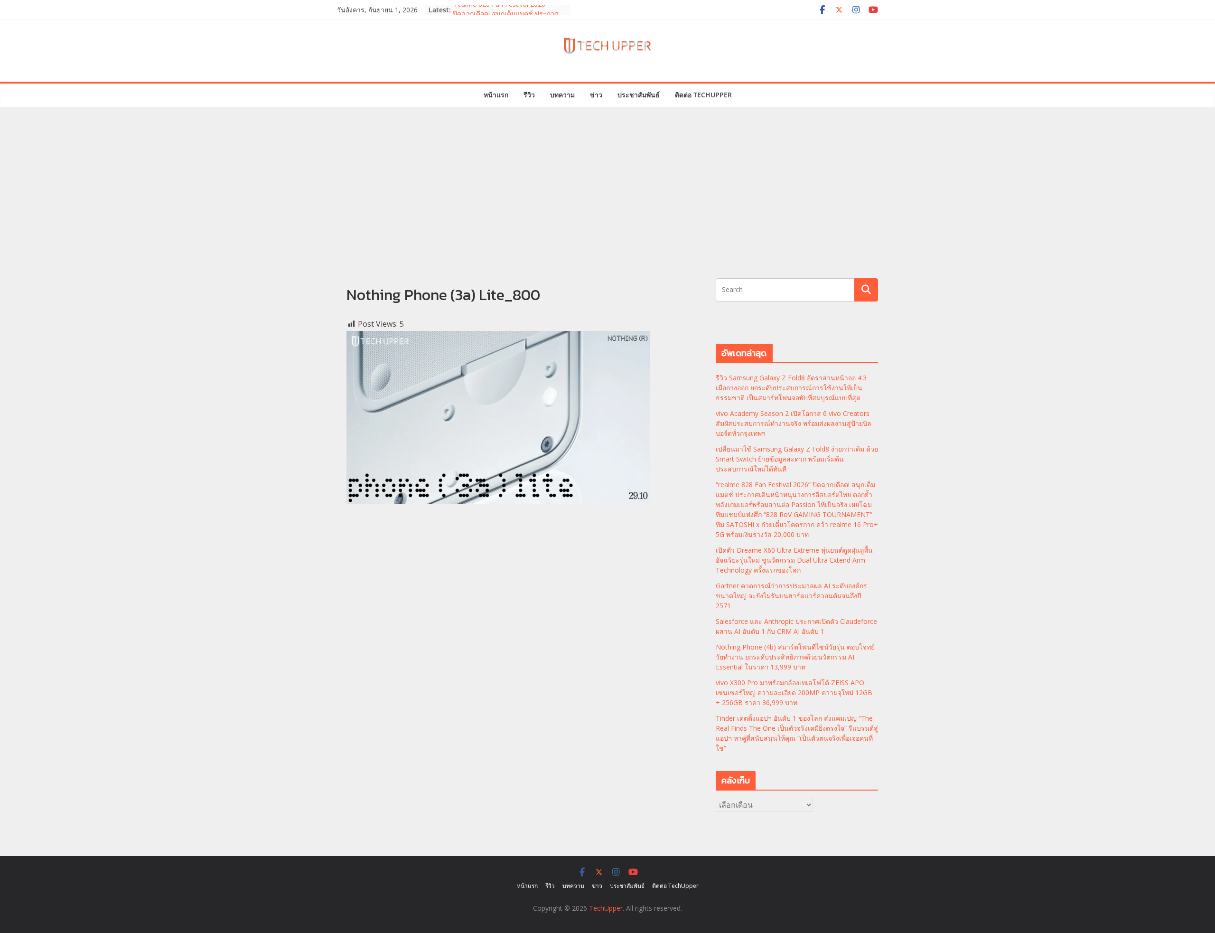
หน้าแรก (496, 94)
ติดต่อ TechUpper (703, 94)
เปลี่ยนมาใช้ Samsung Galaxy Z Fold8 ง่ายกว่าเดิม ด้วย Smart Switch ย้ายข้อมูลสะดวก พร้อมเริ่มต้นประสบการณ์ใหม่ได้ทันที (797, 458)
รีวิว (529, 94)
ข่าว (596, 94)
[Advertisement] (607, 207)
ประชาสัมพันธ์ (638, 94)
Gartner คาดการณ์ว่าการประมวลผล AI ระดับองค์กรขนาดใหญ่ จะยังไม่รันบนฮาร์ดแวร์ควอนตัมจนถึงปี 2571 (791, 595)
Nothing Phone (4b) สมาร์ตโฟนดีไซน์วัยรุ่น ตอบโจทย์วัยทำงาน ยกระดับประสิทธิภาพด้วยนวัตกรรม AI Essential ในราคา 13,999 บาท (795, 656)
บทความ (562, 94)
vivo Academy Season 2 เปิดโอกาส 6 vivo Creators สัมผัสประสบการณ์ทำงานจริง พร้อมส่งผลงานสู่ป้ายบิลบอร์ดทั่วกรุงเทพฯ (793, 423)
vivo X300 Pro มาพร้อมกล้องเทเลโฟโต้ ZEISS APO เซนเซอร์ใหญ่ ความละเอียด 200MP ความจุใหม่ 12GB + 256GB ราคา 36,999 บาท (794, 692)
